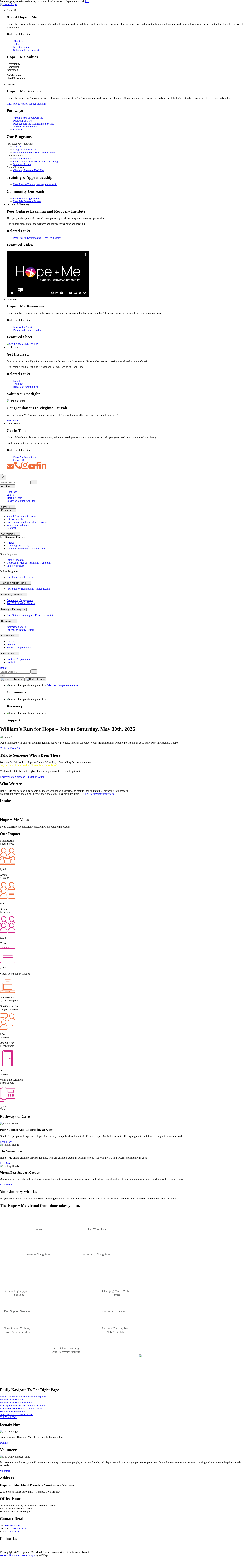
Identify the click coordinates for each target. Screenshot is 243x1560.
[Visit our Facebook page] (1, 1549)
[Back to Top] (121, 1558)
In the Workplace (22, 164)
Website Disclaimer (10, 1555)
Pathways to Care (22, 120)
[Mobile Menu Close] (3, 477)
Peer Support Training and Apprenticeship (35, 184)
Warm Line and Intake (25, 126)
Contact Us (19, 460)
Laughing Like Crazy (24, 149)
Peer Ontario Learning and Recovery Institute (37, 237)
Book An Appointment (25, 457)
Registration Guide (34, 776)
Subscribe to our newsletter (27, 50)
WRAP (17, 146)
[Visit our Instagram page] (17, 1549)
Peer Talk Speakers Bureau (27, 201)
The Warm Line (15, 1396)
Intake (3, 1396)
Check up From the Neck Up (28, 170)
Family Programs (22, 158)
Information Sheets (23, 327)
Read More (12, 420)
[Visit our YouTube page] (6, 1549)
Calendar (18, 129)
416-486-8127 (12, 1531)
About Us (18, 41)
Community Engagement (26, 198)
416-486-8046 (12, 1525)
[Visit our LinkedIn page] (12, 1549)
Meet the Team (21, 47)
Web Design (28, 1555)
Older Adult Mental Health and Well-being (35, 161)
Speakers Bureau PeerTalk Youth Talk (16, 1416)
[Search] (34, 482)
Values (16, 44)
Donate (17, 381)
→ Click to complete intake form (97, 793)
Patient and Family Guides (27, 330)
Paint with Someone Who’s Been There (34, 152)
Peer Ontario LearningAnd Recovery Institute (22, 1407)
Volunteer (18, 383)
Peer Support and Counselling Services (33, 123)
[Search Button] (2, 675)
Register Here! (7, 776)
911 (87, 1)
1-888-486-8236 (18, 1528)
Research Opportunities (25, 386)
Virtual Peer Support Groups (28, 117)
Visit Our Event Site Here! (14, 748)
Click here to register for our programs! (27, 103)
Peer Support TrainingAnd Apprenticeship (16, 1404)
